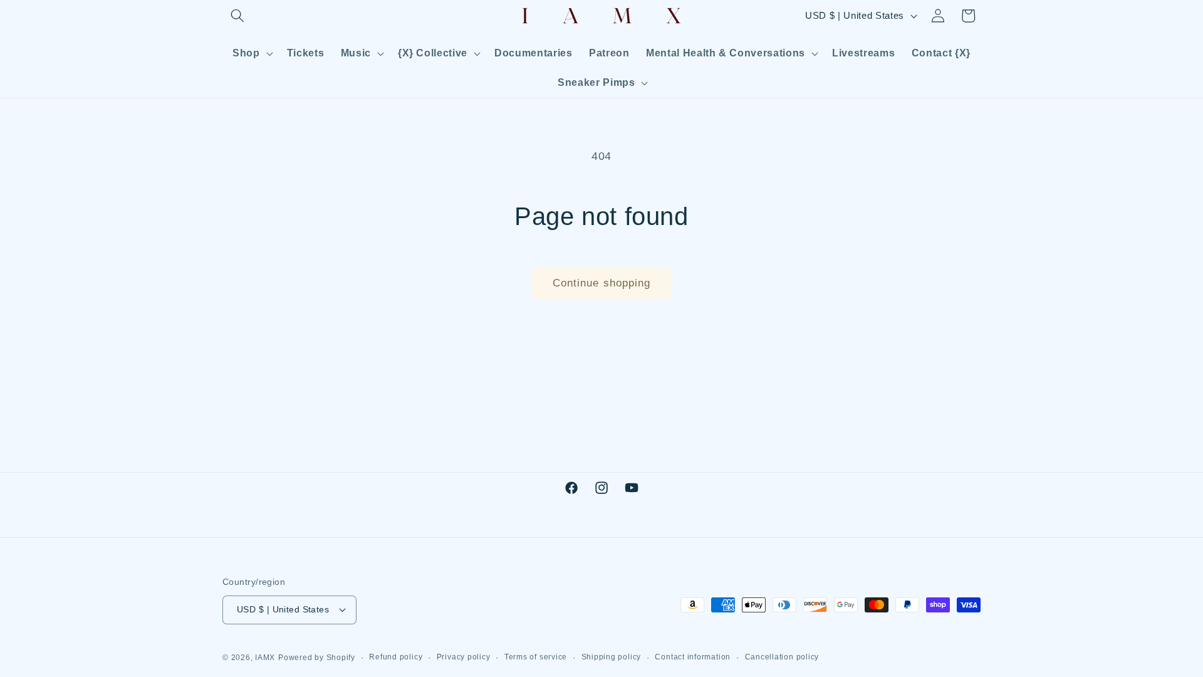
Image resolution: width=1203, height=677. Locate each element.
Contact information (693, 657)
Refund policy (395, 657)
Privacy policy (464, 657)
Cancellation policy (782, 657)
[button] (237, 16)
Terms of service (535, 657)
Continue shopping (602, 282)
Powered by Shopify (316, 657)
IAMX (265, 657)
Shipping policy (611, 657)
